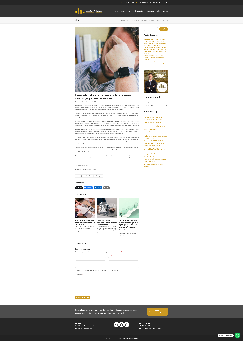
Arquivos (146, 102)
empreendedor (153, 129)
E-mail (110, 256)
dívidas (165, 127)
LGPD (152, 143)
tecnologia (160, 164)
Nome (77, 256)
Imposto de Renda (150, 140)
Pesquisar (164, 29)
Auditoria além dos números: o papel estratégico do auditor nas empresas (85, 222)
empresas (163, 132)
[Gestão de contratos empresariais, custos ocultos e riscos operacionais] (107, 208)
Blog (89, 102)
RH (154, 162)
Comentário (79, 274)
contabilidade (149, 122)
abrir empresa (154, 117)
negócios (146, 145)
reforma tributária (152, 159)
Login (166, 2)
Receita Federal (149, 156)
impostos (161, 140)
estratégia (146, 134)
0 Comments (97, 102)
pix (164, 149)
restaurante (163, 159)
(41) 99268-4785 (129, 2)
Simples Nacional (150, 164)
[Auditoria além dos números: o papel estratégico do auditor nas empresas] (85, 208)
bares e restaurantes (153, 119)
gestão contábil (152, 136)
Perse (161, 149)
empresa (157, 132)
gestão (146, 136)
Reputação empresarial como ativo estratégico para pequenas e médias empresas (154, 57)
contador (158, 123)
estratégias (153, 134)
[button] (79, 187)
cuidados (153, 127)
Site (76, 263)
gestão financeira (149, 138)
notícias (151, 145)
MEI (156, 143)
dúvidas (146, 129)
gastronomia (159, 134)
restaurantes (148, 162)
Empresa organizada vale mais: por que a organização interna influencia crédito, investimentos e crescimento (155, 64)
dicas (77, 176)
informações (147, 143)
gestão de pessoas (162, 136)
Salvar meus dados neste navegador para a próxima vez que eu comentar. (98, 270)
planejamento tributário (151, 154)
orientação (157, 145)
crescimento (147, 127)
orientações (98, 176)
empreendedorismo (149, 132)
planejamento (148, 152)
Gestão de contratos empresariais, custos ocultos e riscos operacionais (107, 222)
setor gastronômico (160, 162)
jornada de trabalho (87, 176)
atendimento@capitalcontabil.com (149, 2)
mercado (161, 143)
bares (160, 117)
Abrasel (146, 117)
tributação (146, 166)
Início (121, 20)
